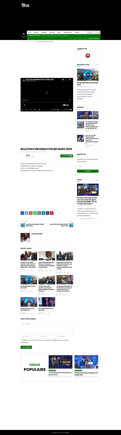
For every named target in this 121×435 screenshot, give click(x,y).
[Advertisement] (74, 15)
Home (22, 41)
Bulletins (32, 41)
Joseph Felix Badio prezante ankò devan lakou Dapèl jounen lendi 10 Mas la (46, 288)
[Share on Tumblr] (47, 213)
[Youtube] (74, 38)
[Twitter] (71, 38)
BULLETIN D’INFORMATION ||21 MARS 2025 (35, 225)
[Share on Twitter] (26, 213)
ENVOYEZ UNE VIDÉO (94, 38)
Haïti (29, 32)
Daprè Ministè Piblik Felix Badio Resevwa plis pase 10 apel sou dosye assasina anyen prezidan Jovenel (64, 266)
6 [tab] (88, 218)
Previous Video (24, 221)
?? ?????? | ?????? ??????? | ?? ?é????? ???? (60, 374)
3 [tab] (84, 218)
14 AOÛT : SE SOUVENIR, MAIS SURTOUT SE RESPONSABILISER (55, 35)
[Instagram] (77, 38)
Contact (77, 32)
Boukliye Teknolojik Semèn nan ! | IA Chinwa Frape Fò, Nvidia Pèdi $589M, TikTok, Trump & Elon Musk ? (87, 201)
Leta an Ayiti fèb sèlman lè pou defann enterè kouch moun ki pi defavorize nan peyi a (91, 139)
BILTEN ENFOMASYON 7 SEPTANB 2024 (28, 309)
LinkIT (67, 432)
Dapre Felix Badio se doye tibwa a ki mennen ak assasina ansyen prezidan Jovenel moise (47, 265)
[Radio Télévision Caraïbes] (25, 4)
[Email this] (39, 213)
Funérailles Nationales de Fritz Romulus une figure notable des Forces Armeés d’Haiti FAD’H (64, 288)
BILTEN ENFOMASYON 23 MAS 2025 (28, 287)
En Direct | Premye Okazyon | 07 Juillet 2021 (86, 374)
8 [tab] (91, 218)
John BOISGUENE (25, 151)
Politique (52, 32)
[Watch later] (80, 38)
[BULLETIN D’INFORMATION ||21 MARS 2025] (23, 225)
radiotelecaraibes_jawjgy (56, 376)
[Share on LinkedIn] (43, 213)
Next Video (70, 221)
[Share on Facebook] (22, 213)
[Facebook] (69, 38)
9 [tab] (92, 218)
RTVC (28, 155)
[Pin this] (51, 213)
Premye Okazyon (52, 370)
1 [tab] (81, 218)
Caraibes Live (67, 32)
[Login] (85, 38)
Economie (43, 32)
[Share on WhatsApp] (35, 213)
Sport (59, 32)
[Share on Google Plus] (30, 213)
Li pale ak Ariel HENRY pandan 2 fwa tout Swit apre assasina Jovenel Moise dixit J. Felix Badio (28, 265)
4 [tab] (85, 218)
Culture (36, 32)
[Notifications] (83, 38)
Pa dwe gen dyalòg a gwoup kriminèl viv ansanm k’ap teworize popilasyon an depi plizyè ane (91, 125)
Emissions (27, 41)
